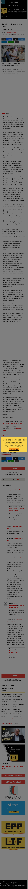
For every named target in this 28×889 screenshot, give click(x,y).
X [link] (25, 438)
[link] (14, 438)
